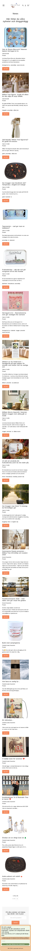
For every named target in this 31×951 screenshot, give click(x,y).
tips (23, 476)
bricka (3, 476)
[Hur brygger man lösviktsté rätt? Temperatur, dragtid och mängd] (15, 171)
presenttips (13, 65)
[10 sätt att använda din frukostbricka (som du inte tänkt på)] (15, 449)
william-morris (17, 431)
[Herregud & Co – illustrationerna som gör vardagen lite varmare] (15, 301)
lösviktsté (7, 196)
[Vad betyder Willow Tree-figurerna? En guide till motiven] (15, 128)
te (11, 196)
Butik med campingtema (11, 643)
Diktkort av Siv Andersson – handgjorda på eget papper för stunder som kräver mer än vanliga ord (15, 364)
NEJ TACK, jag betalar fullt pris (15, 948)
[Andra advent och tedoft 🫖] (15, 864)
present (20, 476)
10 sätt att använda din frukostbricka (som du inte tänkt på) (15, 461)
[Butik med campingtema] (15, 631)
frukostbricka (11, 283)
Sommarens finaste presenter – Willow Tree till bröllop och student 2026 (15, 552)
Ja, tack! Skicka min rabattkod (15, 944)
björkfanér (4, 283)
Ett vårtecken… (8, 720)
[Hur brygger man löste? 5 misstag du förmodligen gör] (15, 494)
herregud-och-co (6, 330)
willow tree (16, 110)
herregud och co (6, 65)
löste (9, 521)
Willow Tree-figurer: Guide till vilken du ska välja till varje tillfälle (15, 95)
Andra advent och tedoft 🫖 (12, 876)
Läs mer (6, 68)
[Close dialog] (29, 926)
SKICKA (15, 922)
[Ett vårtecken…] (15, 708)
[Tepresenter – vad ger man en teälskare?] (15, 214)
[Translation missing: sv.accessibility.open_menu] (3, 5)
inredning (15, 476)
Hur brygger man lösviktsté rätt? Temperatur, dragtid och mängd (14, 184)
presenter (22, 330)
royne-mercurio (6, 332)
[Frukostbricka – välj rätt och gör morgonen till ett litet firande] (15, 258)
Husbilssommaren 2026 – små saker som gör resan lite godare (14, 599)
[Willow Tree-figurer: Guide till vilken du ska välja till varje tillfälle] (15, 83)
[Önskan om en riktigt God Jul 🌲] (15, 826)
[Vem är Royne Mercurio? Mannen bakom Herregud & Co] (15, 37)
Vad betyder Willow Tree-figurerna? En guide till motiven (15, 140)
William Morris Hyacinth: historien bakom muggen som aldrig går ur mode (14, 413)
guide (3, 153)
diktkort (4, 382)
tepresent (12, 240)
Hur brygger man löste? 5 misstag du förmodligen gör (14, 507)
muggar (18, 330)
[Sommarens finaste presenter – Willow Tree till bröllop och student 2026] (15, 539)
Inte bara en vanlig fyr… (11, 681)
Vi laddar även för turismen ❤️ (13, 759)
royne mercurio (20, 65)
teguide (14, 521)
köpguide (4, 110)
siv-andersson (15, 382)
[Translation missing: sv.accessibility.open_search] (23, 5)
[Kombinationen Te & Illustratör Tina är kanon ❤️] (15, 785)
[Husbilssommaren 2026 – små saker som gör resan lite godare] (15, 587)
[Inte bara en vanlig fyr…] (15, 670)
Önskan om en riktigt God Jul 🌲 (14, 838)
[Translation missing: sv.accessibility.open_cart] (28, 5)
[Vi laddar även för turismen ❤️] (15, 747)
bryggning (4, 521)
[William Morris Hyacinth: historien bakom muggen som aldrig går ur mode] (15, 400)
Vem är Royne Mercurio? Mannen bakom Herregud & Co (14, 50)
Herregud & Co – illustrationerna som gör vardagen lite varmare (14, 313)
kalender (13, 330)
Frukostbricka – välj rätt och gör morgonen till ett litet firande (14, 270)
